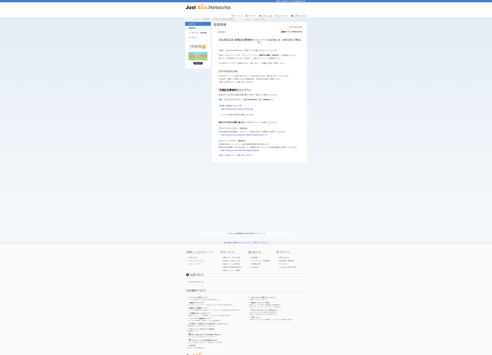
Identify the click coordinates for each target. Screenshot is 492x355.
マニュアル (283, 264)
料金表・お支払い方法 (231, 261)
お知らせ (192, 24)
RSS (199, 56)
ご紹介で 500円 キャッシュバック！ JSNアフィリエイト (247, 243)
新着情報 (206, 19)
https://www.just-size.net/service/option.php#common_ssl (244, 135)
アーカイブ (193, 38)
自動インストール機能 (231, 270)
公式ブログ (283, 16)
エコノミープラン (195, 264)
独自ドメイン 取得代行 (231, 264)
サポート (252, 16)
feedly (199, 59)
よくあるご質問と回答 (287, 267)
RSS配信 (255, 264)
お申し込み (267, 16)
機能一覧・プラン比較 (231, 257)
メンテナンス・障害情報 (198, 33)
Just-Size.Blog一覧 (196, 282)
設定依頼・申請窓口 (286, 261)
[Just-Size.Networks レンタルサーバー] (208, 8)
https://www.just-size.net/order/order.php (237, 109)
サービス (238, 16)
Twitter (199, 53)
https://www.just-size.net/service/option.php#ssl (240, 150)
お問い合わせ (300, 16)
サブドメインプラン (196, 261)
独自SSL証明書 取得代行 (232, 267)
